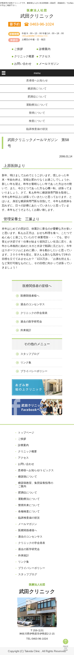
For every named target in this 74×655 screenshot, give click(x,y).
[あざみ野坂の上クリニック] (37, 398)
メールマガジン (49, 63)
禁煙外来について (29, 505)
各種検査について (29, 511)
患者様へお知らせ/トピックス (36, 470)
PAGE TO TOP (65, 648)
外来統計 (25, 330)
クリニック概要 (24, 56)
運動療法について (37, 104)
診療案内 (44, 48)
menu (37, 73)
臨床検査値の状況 (37, 128)
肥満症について (37, 96)
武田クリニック (37, 16)
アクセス (44, 56)
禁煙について (37, 112)
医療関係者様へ (29, 295)
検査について (37, 120)
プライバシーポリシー (33, 371)
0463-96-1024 (42, 24)
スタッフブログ (29, 353)
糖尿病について (37, 88)
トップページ (26, 432)
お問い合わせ (22, 63)
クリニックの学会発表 (33, 312)
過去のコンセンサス (32, 304)
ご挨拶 (18, 48)
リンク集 (25, 362)
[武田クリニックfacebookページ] (37, 417)
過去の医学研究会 (31, 321)
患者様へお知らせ (37, 80)
